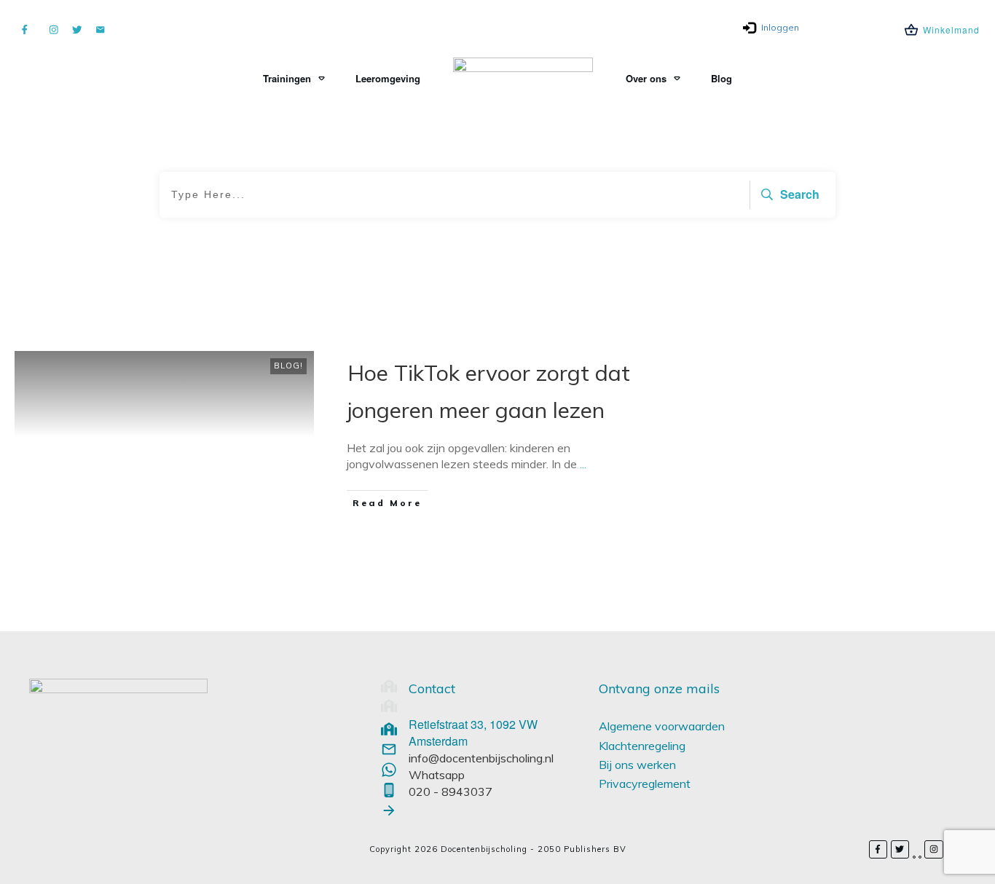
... (583, 464)
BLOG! (288, 365)
